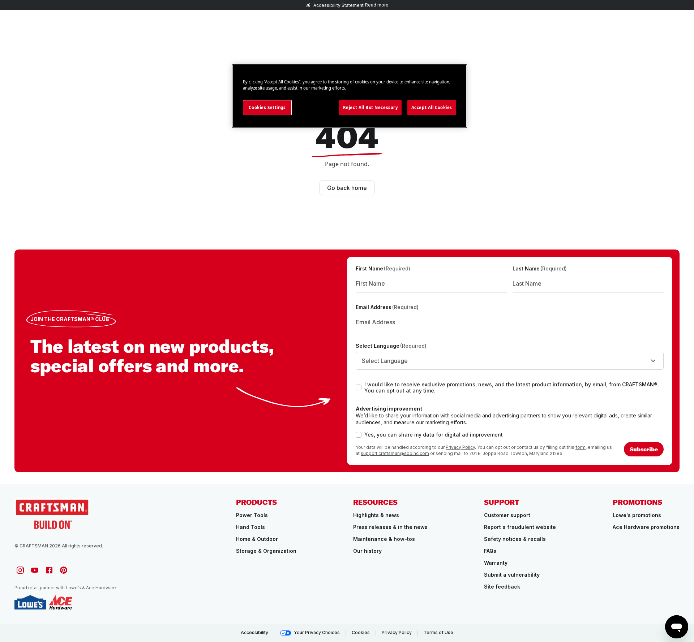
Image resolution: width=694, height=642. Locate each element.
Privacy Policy (460, 447)
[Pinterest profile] (63, 570)
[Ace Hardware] (60, 602)
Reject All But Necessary (370, 107)
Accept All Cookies (431, 107)
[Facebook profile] (49, 570)
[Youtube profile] (34, 570)
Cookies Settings (267, 107)
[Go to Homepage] (52, 513)
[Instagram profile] (20, 570)
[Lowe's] (30, 602)
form (580, 447)
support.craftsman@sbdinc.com (395, 453)
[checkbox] (358, 387)
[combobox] (510, 361)
